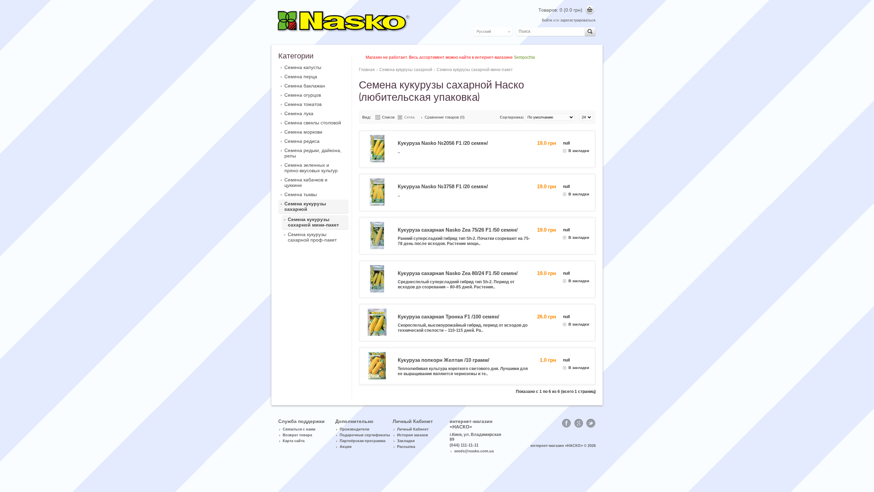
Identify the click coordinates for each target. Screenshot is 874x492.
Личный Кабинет (412, 429)
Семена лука (298, 113)
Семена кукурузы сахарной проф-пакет (312, 237)
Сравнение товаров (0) (445, 117)
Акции (346, 447)
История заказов (412, 435)
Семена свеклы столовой (312, 122)
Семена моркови (303, 132)
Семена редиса (302, 141)
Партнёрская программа (362, 441)
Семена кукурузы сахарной (305, 206)
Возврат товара (297, 435)
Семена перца (300, 76)
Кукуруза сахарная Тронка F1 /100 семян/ (448, 316)
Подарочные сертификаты (365, 435)
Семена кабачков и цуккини (305, 182)
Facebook (566, 423)
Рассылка (406, 447)
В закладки (578, 151)
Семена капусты (302, 67)
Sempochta (524, 57)
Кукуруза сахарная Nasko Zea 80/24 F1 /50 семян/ (458, 273)
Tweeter (591, 423)
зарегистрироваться (577, 20)
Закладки (406, 441)
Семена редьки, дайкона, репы (312, 153)
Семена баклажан (304, 85)
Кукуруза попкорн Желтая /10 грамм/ (443, 360)
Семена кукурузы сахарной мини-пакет (313, 222)
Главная (367, 69)
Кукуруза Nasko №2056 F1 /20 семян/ (443, 143)
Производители (354, 429)
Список (388, 117)
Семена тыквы (300, 194)
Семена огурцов (302, 95)
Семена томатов (303, 104)
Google (578, 423)
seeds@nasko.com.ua (474, 451)
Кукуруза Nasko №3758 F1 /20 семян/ (443, 186)
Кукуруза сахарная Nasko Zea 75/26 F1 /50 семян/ (458, 230)
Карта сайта (294, 441)
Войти (547, 20)
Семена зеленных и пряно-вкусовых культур (311, 167)
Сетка (409, 117)
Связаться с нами (299, 429)
